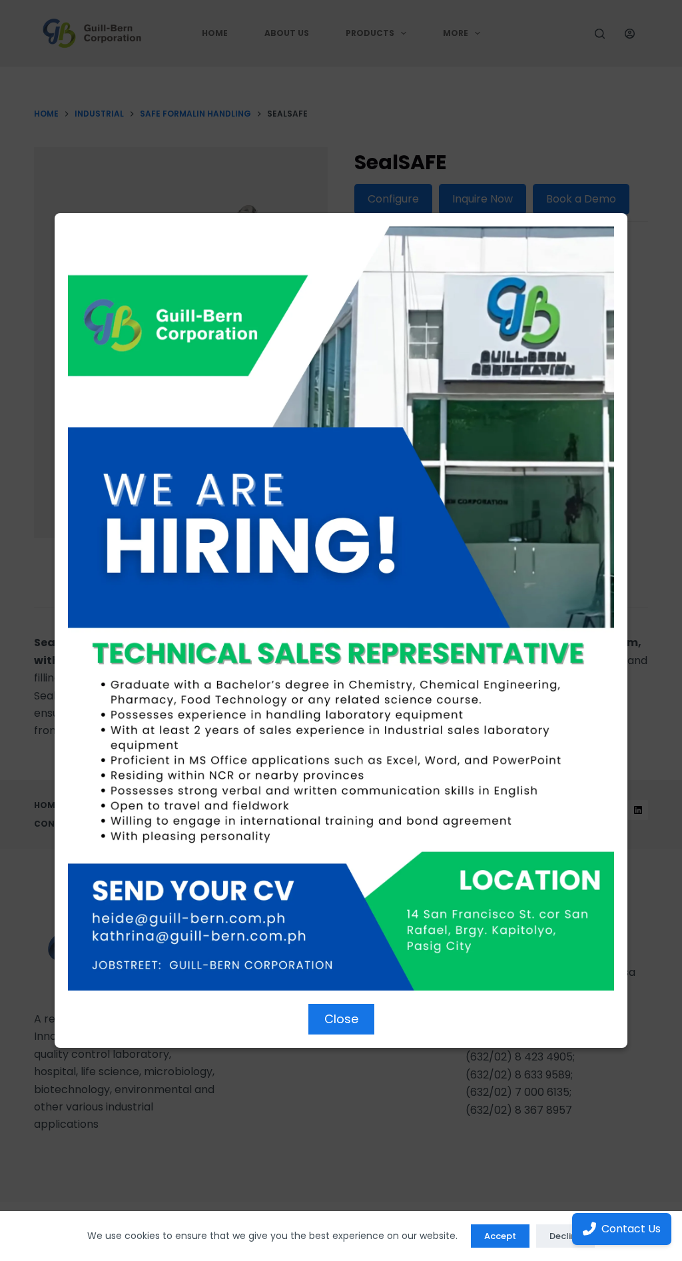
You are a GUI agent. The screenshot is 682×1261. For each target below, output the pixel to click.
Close (341, 1019)
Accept (500, 1236)
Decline (565, 1236)
